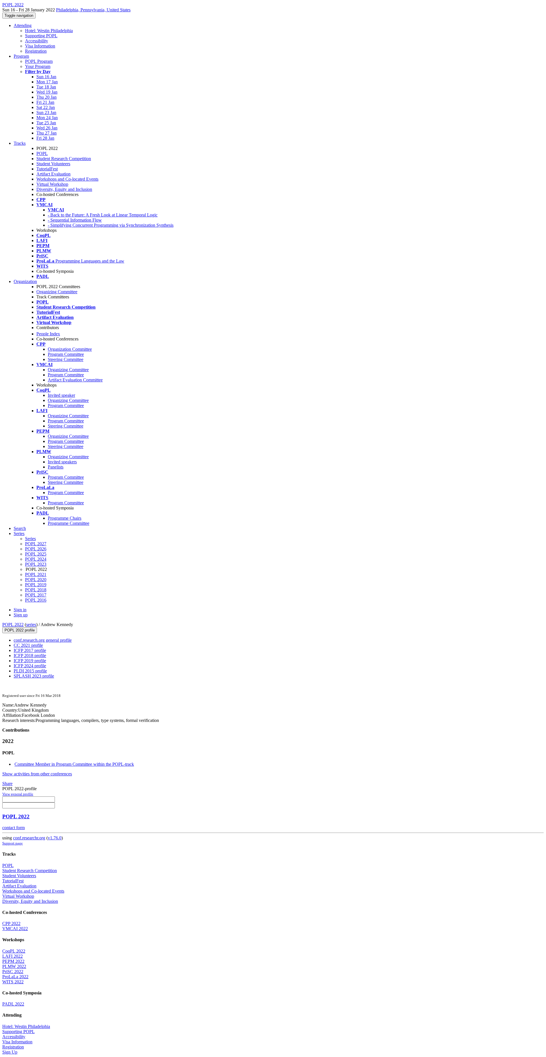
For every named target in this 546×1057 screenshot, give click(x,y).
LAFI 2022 (12, 956)
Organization (25, 281)
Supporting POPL (41, 35)
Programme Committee (68, 523)
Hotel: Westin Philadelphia (49, 30)
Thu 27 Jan (46, 133)
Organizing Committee (56, 291)
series (31, 624)
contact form (13, 827)
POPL (42, 153)
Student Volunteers (53, 163)
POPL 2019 (35, 584)
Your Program (37, 66)
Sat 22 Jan (45, 107)
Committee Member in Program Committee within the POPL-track (74, 764)
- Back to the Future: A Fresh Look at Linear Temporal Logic (103, 214)
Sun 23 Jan (46, 112)
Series (30, 538)
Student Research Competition (63, 158)
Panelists (55, 466)
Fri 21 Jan (45, 102)
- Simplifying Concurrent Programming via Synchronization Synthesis (110, 225)
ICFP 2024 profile (30, 665)
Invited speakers (62, 461)
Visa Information (40, 46)
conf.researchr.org (29, 837)
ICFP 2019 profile (30, 660)
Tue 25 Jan (46, 122)
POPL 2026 (35, 548)
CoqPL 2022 (13, 951)
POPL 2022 (13, 624)
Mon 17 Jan (47, 81)
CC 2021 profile (28, 645)
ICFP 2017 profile (30, 650)
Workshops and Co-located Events (67, 179)
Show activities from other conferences (37, 773)
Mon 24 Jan (47, 117)
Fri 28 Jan (45, 138)
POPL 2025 (35, 554)
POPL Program (39, 61)
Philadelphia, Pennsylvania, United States (93, 9)
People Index (48, 333)
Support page (12, 843)
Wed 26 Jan (46, 127)
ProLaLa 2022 (15, 976)
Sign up (21, 614)
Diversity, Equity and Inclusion (64, 189)
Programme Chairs (64, 518)
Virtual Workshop (52, 184)
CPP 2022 (11, 923)
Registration (36, 51)
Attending (23, 25)
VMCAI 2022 (15, 928)
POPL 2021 (35, 574)
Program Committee (66, 354)
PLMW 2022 (14, 966)
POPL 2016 (35, 600)
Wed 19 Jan (46, 92)
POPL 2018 (35, 589)
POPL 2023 (35, 564)
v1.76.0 (54, 837)
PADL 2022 (13, 1004)
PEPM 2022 (13, 961)
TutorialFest (47, 168)
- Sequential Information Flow (75, 220)
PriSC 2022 (12, 971)
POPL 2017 (35, 595)
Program (21, 56)
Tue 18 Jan (46, 86)
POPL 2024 (35, 559)
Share (7, 783)
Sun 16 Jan (46, 76)
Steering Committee (65, 359)
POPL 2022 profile (20, 630)
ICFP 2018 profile (30, 655)
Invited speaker (61, 395)
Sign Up (9, 1052)
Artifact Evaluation (53, 174)
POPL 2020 (35, 579)
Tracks (20, 143)
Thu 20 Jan (46, 97)
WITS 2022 (13, 981)
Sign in (20, 609)
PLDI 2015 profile (30, 670)
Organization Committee (70, 349)
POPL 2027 (35, 543)
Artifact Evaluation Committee (75, 379)
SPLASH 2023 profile (34, 676)
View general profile (17, 794)
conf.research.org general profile (43, 640)
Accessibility (36, 40)
